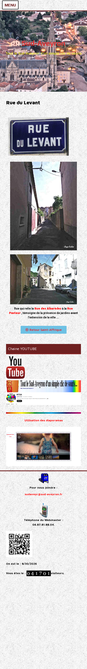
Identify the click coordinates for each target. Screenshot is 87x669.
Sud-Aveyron (43, 43)
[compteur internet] (39, 573)
